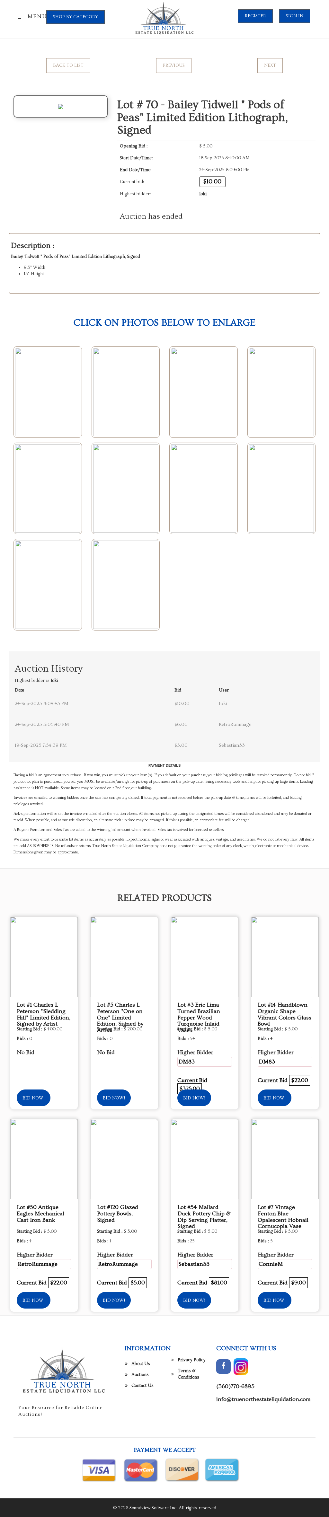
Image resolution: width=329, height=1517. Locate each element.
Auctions (140, 1374)
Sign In (294, 16)
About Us (140, 1363)
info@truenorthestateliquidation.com (263, 1399)
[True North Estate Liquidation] (164, 18)
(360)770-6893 (235, 1386)
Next (270, 65)
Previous (174, 65)
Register (255, 16)
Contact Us (142, 1385)
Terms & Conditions (188, 1374)
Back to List (68, 65)
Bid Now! (33, 1098)
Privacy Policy (192, 1360)
